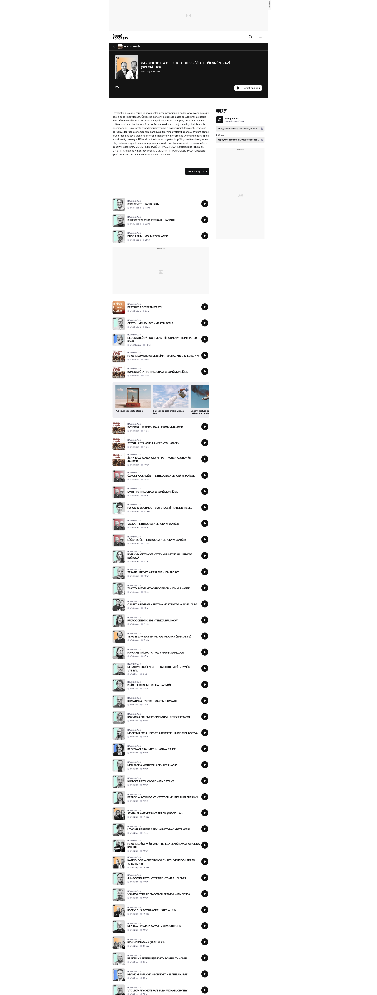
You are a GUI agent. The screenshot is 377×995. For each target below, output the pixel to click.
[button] (250, 36)
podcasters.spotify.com (234, 121)
